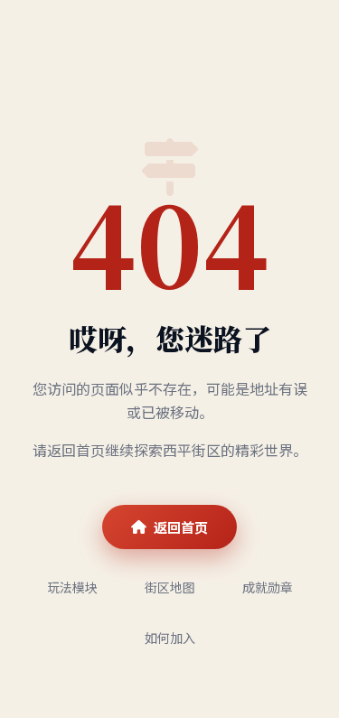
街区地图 (170, 587)
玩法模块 (72, 587)
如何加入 (170, 638)
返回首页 (181, 527)
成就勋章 (267, 587)
